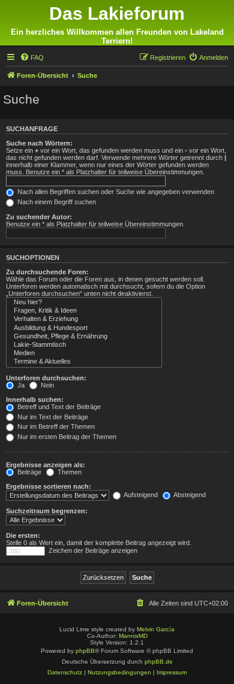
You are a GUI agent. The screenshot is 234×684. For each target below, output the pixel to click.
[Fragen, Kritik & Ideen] (84, 311)
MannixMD (133, 635)
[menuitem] (32, 57)
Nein (46, 385)
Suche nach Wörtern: (39, 143)
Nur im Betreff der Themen (55, 426)
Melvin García (156, 629)
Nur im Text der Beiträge (52, 416)
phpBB (85, 650)
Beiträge (28, 472)
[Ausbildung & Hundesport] (84, 328)
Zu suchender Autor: (39, 216)
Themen (69, 472)
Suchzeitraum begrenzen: (47, 510)
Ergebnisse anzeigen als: (45, 464)
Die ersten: (23, 535)
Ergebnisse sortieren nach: (48, 486)
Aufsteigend (140, 494)
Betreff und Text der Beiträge (58, 406)
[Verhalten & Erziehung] (84, 319)
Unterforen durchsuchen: (46, 378)
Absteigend (189, 494)
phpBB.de (159, 661)
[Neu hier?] (84, 302)
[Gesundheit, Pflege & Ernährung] (84, 336)
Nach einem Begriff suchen (56, 201)
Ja (20, 385)
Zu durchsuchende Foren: (47, 272)
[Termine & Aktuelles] (84, 362)
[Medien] (84, 353)
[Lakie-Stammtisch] (84, 345)
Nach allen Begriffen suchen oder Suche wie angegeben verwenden (115, 191)
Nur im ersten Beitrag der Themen (66, 436)
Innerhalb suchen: (35, 399)
